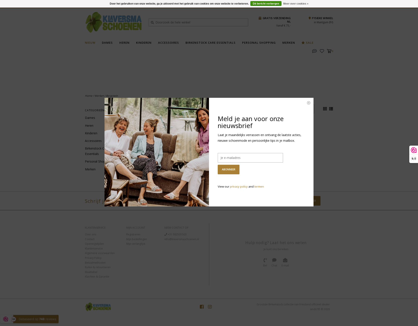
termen (259, 186)
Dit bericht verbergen (266, 3)
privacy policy (239, 186)
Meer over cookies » (295, 3)
